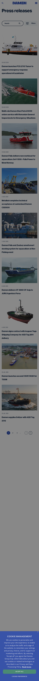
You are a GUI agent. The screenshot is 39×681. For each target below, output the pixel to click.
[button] (19, 676)
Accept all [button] (19, 671)
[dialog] (19, 656)
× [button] (37, 632)
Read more (26, 667)
